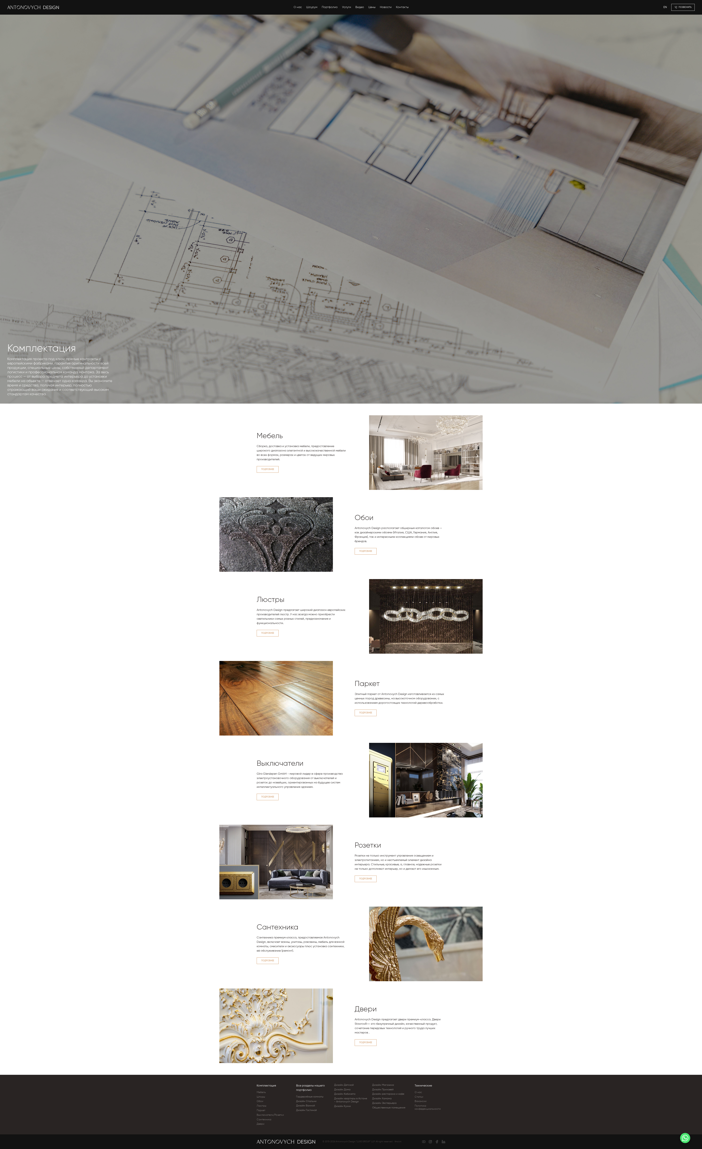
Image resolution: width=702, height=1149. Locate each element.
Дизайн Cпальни (306, 1101)
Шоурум (311, 7)
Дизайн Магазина (383, 1085)
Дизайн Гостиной (306, 1110)
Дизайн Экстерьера (384, 1103)
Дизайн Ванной (305, 1105)
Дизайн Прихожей (383, 1089)
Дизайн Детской (344, 1085)
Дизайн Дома (342, 1089)
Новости (386, 7)
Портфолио (330, 7)
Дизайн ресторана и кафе (388, 1094)
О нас (298, 7)
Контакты (402, 7)
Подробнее (267, 469)
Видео (359, 7)
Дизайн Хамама (382, 1098)
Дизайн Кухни (342, 1106)
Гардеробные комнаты (309, 1096)
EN (665, 7)
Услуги (346, 7)
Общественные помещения (388, 1107)
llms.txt (398, 1142)
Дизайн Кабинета (344, 1094)
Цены (371, 7)
